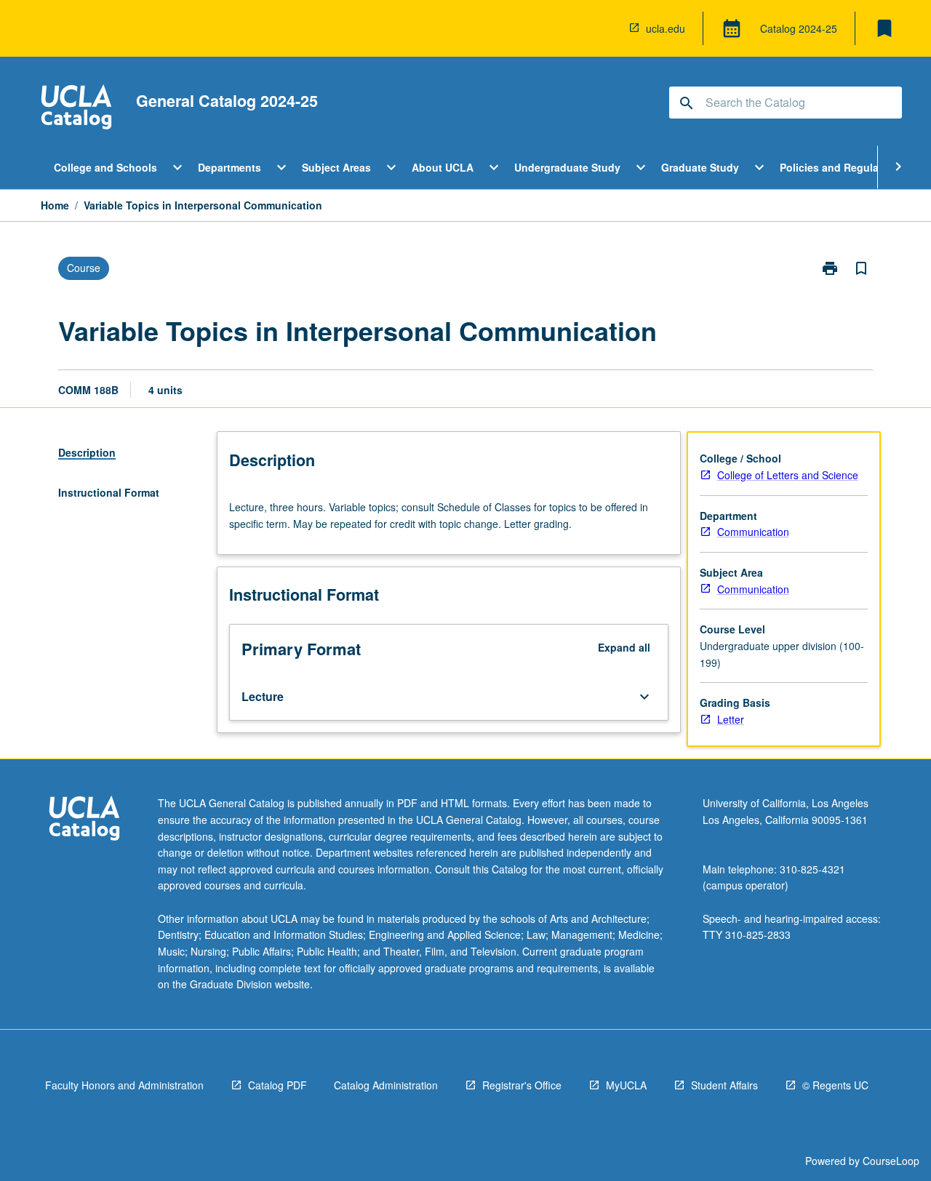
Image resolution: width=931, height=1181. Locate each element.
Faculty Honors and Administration (124, 1085)
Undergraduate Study (567, 167)
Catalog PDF (277, 1085)
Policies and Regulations (842, 167)
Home (55, 205)
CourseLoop (891, 1160)
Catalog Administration (386, 1085)
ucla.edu (665, 28)
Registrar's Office (522, 1085)
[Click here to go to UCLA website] (84, 820)
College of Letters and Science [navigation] (787, 475)
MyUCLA (626, 1085)
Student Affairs (724, 1085)
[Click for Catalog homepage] (76, 109)
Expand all (624, 647)
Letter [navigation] (730, 719)
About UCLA (443, 167)
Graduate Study (700, 167)
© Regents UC (835, 1085)
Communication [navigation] (753, 531)
